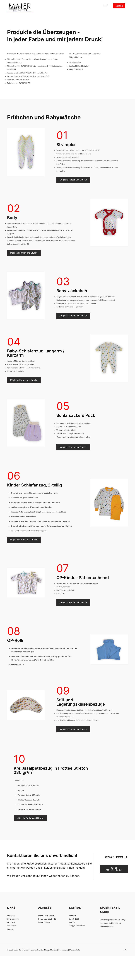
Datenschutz (74, 950)
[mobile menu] (105, 6)
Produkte (11, 922)
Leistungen (11, 926)
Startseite (11, 915)
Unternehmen (13, 919)
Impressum (63, 950)
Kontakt (119, 6)
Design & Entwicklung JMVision (44, 950)
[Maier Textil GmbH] (20, 6)
